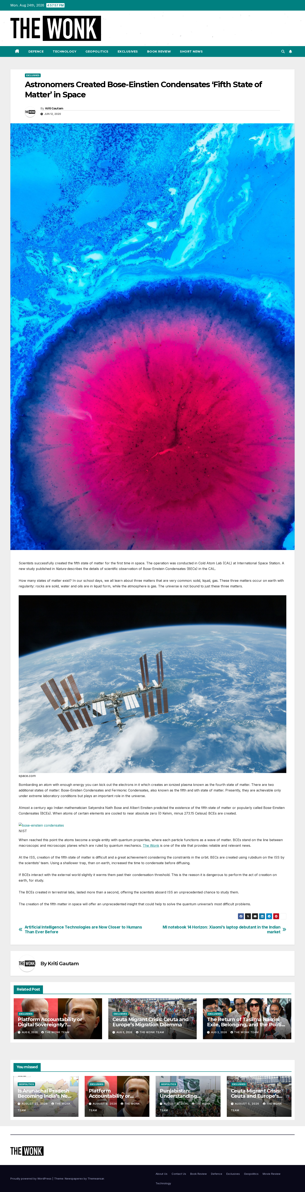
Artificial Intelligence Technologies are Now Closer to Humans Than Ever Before (83, 929)
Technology (64, 51)
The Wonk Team (57, 1032)
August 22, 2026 (35, 1103)
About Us (161, 1173)
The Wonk (151, 845)
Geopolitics (97, 51)
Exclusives (128, 51)
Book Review (159, 51)
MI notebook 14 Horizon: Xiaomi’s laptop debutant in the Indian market (221, 929)
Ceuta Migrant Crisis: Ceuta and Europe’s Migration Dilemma (150, 1022)
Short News (191, 51)
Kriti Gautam (54, 108)
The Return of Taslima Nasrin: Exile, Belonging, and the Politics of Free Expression (246, 1024)
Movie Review (272, 1173)
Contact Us (179, 1173)
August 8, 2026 (105, 1103)
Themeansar (96, 1178)
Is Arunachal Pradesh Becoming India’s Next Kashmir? (45, 1096)
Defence (36, 51)
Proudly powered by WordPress (31, 1178)
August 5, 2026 (176, 1103)
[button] (283, 51)
